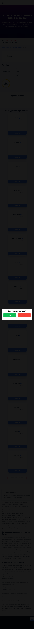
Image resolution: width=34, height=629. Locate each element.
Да (10, 315)
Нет (24, 315)
